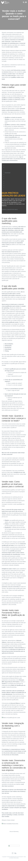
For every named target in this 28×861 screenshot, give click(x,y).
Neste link (4, 640)
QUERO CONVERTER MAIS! (10, 209)
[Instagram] (12, 853)
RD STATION (12, 604)
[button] (26, 2)
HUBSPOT (5, 604)
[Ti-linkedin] (15, 853)
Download (7, 172)
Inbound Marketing (14, 831)
